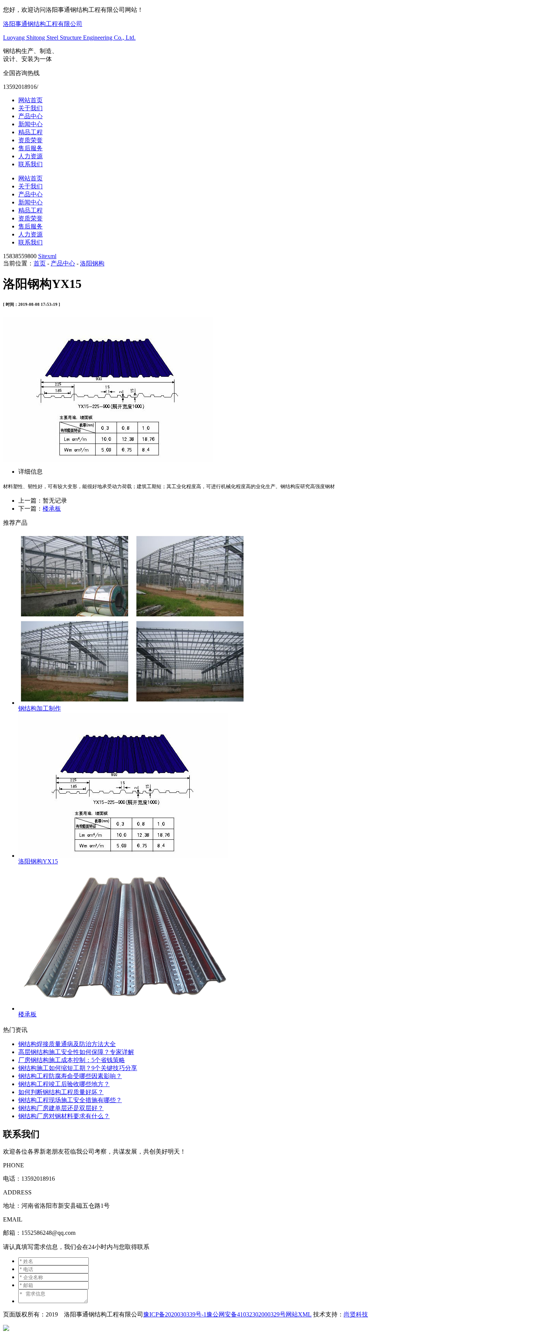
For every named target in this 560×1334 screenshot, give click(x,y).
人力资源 (30, 156)
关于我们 (30, 108)
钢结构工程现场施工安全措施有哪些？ (70, 1100)
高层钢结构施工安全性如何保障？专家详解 (76, 1052)
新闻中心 (30, 124)
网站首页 (30, 100)
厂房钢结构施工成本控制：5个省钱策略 (71, 1060)
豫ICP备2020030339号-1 (174, 1314)
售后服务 (30, 148)
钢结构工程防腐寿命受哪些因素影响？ (70, 1076)
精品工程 (30, 132)
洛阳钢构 (92, 263)
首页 (40, 263)
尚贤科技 (356, 1314)
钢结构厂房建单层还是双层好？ (61, 1108)
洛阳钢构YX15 (38, 861)
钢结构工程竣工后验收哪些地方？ (64, 1084)
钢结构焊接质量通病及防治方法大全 (67, 1044)
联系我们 (30, 164)
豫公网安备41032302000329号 (246, 1314)
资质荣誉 (30, 140)
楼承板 (52, 508)
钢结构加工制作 (39, 708)
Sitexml (47, 256)
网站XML (299, 1314)
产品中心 (30, 116)
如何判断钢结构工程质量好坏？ (61, 1092)
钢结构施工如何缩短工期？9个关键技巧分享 (77, 1068)
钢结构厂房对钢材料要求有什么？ (64, 1116)
